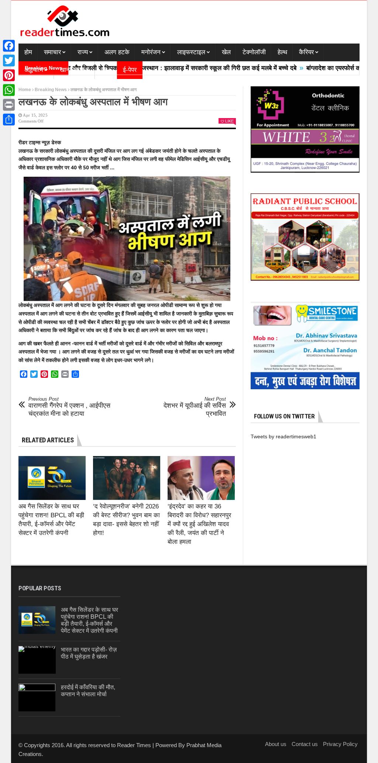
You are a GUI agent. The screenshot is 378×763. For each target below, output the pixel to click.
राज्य (83, 52)
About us (275, 744)
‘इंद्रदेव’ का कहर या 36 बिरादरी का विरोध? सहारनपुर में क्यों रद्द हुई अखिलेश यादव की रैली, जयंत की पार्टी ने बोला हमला (199, 524)
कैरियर (306, 52)
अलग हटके (117, 52)
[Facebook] (8, 45)
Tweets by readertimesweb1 (283, 436)
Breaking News (51, 89)
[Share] (8, 119)
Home (24, 89)
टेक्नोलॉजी (254, 52)
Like (229, 121)
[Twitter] (8, 60)
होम (28, 52)
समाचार (52, 52)
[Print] (8, 104)
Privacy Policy (340, 744)
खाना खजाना (74, 69)
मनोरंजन (151, 52)
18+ (106, 69)
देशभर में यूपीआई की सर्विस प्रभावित (195, 406)
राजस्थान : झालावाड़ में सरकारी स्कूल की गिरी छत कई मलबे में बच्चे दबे (193, 68)
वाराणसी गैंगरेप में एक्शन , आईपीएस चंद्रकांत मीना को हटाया (69, 406)
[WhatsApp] (8, 90)
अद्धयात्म (33, 69)
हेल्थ (282, 52)
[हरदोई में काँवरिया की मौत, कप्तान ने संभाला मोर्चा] (36, 697)
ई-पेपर (130, 69)
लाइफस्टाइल (191, 52)
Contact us (305, 744)
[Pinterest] (8, 75)
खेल (226, 52)
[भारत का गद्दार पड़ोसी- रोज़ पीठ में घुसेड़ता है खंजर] (37, 660)
